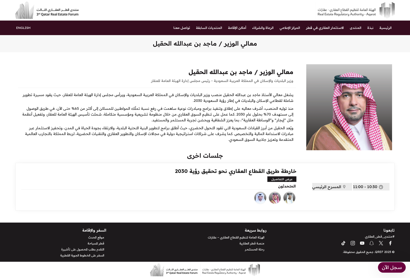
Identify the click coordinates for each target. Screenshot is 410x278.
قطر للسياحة (96, 243)
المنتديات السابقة (209, 28)
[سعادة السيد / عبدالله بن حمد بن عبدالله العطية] (289, 198)
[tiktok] (343, 243)
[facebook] (390, 243)
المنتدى (355, 28)
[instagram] (352, 243)
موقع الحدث (96, 237)
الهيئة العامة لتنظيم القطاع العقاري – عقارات (236, 237)
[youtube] (362, 243)
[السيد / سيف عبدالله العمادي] (260, 198)
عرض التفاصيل (282, 179)
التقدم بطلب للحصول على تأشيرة (82, 249)
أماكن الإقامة (237, 28)
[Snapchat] (371, 243)
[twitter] (381, 243)
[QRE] (355, 10)
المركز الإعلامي (290, 28)
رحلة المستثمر (254, 249)
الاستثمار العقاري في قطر (325, 28)
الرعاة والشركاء (263, 28)
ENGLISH (23, 28)
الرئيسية (385, 28)
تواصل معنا (181, 28)
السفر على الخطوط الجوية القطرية (82, 255)
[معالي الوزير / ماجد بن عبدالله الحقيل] (275, 198)
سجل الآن (392, 267)
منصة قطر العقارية (251, 243)
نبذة (370, 28)
